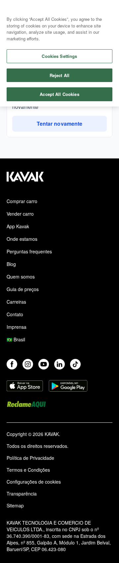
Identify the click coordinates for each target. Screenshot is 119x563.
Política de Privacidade (30, 458)
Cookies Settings (59, 56)
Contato (15, 314)
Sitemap (15, 505)
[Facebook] (12, 364)
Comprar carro (22, 201)
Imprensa (16, 327)
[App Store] (25, 386)
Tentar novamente (59, 123)
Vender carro (20, 213)
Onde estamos (22, 239)
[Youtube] (43, 364)
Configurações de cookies (34, 481)
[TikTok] (75, 364)
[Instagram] (27, 364)
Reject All (59, 75)
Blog (11, 264)
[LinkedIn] (59, 364)
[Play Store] (68, 386)
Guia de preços (23, 289)
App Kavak (18, 226)
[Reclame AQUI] (26, 405)
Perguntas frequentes (29, 251)
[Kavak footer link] (25, 180)
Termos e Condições (28, 469)
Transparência (22, 493)
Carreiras (16, 301)
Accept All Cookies (59, 94)
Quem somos (21, 276)
